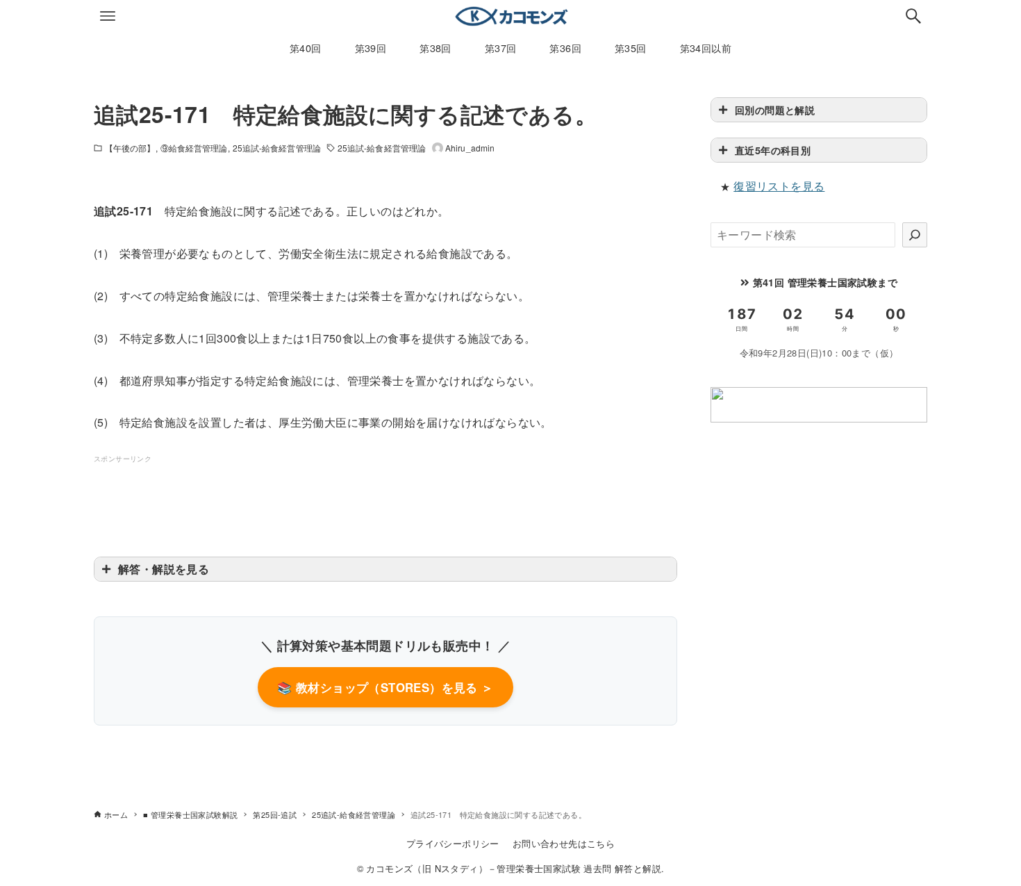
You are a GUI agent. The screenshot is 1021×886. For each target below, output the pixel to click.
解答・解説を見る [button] (163, 569)
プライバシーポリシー (452, 843)
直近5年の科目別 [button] (773, 150)
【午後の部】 (130, 148)
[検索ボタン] (913, 16)
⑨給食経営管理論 (194, 148)
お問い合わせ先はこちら (564, 843)
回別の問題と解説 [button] (775, 110)
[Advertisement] (385, 497)
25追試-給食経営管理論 (277, 148)
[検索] (914, 234)
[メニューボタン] (108, 16)
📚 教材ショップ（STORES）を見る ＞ (385, 687)
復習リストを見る (778, 186)
